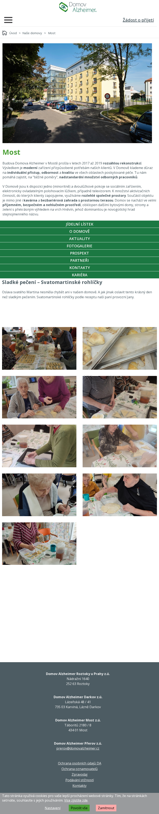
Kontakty (79, 267)
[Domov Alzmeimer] (77, 7)
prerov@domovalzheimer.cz (77, 748)
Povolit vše (79, 808)
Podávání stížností (79, 780)
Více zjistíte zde (76, 800)
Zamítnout (106, 808)
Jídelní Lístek (79, 224)
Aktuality (79, 238)
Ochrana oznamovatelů (79, 769)
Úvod (13, 33)
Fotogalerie (79, 245)
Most (51, 33)
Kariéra (79, 274)
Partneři (79, 260)
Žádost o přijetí (138, 20)
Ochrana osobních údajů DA (79, 763)
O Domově (79, 231)
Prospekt (79, 253)
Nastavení (52, 808)
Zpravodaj (79, 774)
